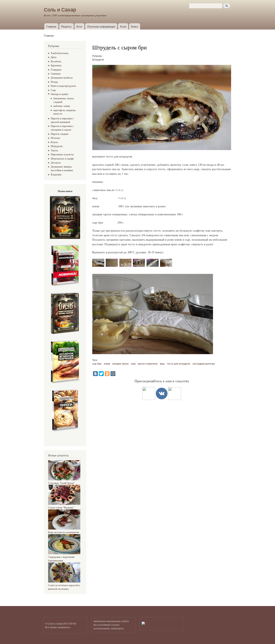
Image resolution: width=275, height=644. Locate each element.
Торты (54, 150)
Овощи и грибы (59, 94)
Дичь (54, 57)
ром (133, 363)
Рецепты (66, 26)
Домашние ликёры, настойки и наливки (62, 168)
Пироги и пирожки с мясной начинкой (62, 120)
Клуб (123, 26)
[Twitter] (101, 373)
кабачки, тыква (61, 106)
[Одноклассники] (107, 373)
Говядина (56, 69)
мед (162, 363)
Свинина (56, 73)
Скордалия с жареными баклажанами (61, 558)
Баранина (56, 65)
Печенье (55, 138)
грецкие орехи (120, 363)
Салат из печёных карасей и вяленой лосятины (64, 587)
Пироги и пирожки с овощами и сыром (62, 127)
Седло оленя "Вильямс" (61, 507)
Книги (134, 26)
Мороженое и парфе (62, 158)
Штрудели (56, 146)
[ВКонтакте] (95, 373)
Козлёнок (56, 61)
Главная (51, 26)
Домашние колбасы (62, 77)
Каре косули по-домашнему (63, 532)
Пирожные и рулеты (62, 154)
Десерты (56, 162)
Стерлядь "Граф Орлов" (61, 483)
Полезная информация (101, 26)
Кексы (54, 142)
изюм (107, 363)
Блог (79, 26)
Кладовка (56, 174)
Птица (54, 82)
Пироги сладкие (60, 134)
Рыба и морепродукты (63, 86)
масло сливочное (148, 363)
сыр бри (96, 363)
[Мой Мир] (113, 373)
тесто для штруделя (178, 363)
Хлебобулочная (59, 53)
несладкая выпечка (204, 363)
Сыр (53, 90)
